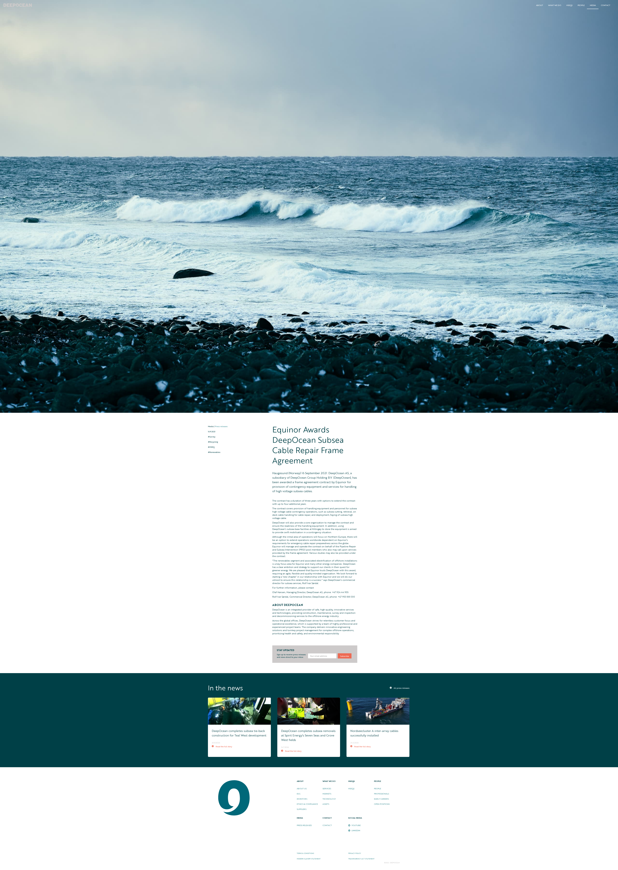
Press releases (221, 426)
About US (302, 788)
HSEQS (569, 5)
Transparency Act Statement (361, 859)
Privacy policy (354, 853)
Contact (605, 5)
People (377, 788)
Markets (327, 793)
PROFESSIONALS (381, 793)
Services (327, 788)
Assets (326, 803)
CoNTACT (327, 825)
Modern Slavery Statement (309, 859)
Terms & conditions (305, 853)
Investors (302, 798)
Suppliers (301, 809)
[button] (540, 5)
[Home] (234, 798)
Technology (329, 798)
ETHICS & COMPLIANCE (307, 803)
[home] (17, 5)
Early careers (381, 798)
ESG (298, 793)
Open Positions (382, 803)
